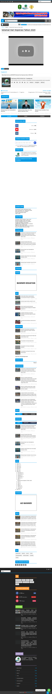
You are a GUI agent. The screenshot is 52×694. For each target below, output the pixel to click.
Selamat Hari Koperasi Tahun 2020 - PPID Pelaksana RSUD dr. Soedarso (27, 146)
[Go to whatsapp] (49, 690)
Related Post (5, 96)
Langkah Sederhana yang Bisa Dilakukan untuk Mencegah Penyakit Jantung (28, 314)
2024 (18, 466)
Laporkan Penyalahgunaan (21, 356)
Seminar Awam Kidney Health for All (28, 301)
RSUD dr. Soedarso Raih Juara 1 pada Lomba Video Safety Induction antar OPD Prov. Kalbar (28, 388)
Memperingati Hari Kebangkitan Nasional (8, 110)
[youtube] (12, 1)
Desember (20, 472)
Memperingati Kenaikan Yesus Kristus (42, 110)
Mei (18, 483)
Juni (18, 481)
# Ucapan (6, 68)
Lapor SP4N (17, 213)
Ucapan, (10, 32)
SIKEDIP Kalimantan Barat (20, 212)
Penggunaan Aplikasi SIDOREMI (21, 222)
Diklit (27, 553)
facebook (42, 116)
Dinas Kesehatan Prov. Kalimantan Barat (23, 210)
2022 (18, 468)
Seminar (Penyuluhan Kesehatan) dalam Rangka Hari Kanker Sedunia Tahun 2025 (28, 330)
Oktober (19, 475)
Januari (19, 488)
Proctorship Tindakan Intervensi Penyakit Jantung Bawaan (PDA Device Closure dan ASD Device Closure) (29, 619)
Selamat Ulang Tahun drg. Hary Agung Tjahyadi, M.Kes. (25, 110)
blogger (9, 116)
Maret (19, 485)
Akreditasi (18, 553)
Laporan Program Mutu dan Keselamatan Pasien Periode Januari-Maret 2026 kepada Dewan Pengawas (28, 243)
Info (31, 553)
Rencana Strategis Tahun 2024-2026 (22, 220)
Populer (26, 422)
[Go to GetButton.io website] (49, 692)
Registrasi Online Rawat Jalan (21, 224)
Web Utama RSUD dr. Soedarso (21, 211)
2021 (18, 470)
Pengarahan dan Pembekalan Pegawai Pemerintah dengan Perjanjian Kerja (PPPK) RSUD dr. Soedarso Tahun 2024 (28, 524)
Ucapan (6, 27)
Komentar (33, 422)
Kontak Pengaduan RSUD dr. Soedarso (23, 221)
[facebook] (8, 1)
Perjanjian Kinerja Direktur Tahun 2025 (23, 219)
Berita (23, 553)
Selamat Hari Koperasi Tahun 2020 (24, 480)
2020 (18, 471)
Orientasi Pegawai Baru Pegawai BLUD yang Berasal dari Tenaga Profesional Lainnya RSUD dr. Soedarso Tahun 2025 (28, 517)
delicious (42, 82)
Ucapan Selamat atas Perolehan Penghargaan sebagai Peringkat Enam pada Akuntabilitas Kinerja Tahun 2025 (28, 394)
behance (31, 82)
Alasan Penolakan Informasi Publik (22, 227)
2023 (18, 467)
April (19, 484)
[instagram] (10, 1)
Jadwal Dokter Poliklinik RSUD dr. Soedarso (24, 223)
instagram (37, 82)
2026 (18, 463)
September (20, 476)
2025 (18, 465)
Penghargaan (14, 24)
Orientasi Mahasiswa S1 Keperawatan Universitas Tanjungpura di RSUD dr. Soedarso (28, 530)
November (20, 474)
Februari (19, 487)
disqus (25, 116)
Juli (18, 479)
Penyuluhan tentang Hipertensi (27, 340)
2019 (18, 489)
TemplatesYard (30, 692)
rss (27, 82)
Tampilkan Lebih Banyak (45, 96)
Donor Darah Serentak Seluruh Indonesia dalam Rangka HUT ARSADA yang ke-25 (28, 307)
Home (3, 27)
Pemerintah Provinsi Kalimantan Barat (23, 209)
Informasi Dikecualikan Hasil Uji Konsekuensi (24, 225)
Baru (19, 422)
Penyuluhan (25, 555)
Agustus (19, 477)
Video (17, 557)
